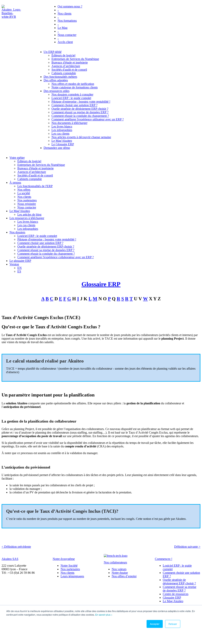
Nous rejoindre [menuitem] (26, 204)
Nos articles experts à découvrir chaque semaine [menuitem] (81, 137)
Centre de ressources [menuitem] (175, 594)
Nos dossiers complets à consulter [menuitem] (72, 94)
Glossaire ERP (101, 284)
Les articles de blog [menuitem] (29, 214)
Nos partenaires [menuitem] (27, 200)
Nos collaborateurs (115, 562)
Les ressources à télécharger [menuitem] (26, 218)
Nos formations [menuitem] (67, 20)
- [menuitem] (58, 10)
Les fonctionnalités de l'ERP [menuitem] (35, 186)
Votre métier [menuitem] (17, 157)
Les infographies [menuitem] (61, 130)
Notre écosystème (64, 559)
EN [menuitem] (19, 268)
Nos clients (67, 572)
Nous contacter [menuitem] (67, 35)
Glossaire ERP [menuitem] (172, 597)
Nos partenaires (70, 569)
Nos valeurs (119, 569)
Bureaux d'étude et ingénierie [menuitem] (69, 62)
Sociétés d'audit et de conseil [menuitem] (69, 69)
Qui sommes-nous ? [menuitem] (70, 6)
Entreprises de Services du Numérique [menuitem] (75, 59)
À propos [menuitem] (15, 182)
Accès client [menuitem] (65, 42)
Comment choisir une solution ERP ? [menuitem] (74, 105)
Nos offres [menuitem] (23, 189)
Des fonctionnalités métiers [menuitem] (60, 76)
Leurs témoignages (72, 576)
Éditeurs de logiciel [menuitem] (63, 55)
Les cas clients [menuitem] (60, 133)
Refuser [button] (172, 623)
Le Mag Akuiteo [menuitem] (173, 601)
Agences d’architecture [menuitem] (65, 66)
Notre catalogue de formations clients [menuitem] (74, 87)
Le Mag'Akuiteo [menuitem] (61, 140)
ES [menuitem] (19, 271)
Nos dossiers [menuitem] (17, 232)
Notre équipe (120, 572)
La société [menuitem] (23, 193)
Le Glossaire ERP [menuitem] (62, 144)
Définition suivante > (187, 546)
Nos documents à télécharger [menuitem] (69, 123)
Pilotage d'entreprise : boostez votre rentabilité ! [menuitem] (80, 101)
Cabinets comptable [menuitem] (63, 73)
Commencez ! (163, 559)
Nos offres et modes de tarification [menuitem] (72, 83)
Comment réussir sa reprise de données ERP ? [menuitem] (79, 112)
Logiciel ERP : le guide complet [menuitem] (71, 98)
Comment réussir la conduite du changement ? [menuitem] (80, 115)
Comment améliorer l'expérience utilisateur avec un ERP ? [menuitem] (87, 119)
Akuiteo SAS (10, 559)
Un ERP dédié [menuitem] (53, 52)
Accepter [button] (154, 623)
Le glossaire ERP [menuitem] (20, 260)
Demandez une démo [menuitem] (57, 147)
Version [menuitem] (14, 264)
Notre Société (69, 565)
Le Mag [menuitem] (62, 27)
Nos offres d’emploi (124, 576)
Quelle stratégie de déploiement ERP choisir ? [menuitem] (79, 108)
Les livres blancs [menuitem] (61, 126)
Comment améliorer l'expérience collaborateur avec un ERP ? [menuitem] (55, 257)
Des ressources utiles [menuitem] (56, 91)
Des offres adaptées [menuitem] (56, 80)
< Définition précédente (16, 546)
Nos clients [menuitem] (64, 13)
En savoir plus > (103, 614)
